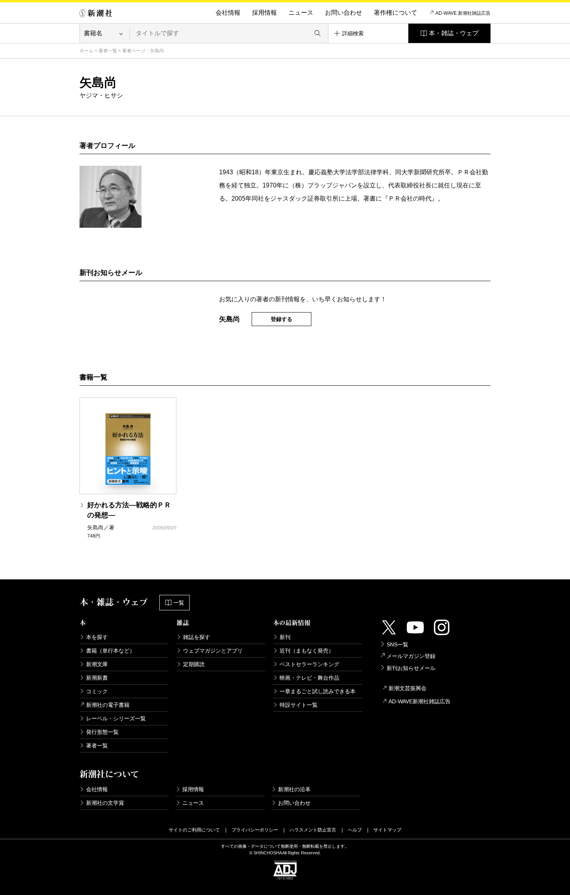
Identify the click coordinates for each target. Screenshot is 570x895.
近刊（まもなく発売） (307, 651)
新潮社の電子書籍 (108, 705)
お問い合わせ (343, 12)
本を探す (97, 637)
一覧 (178, 603)
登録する (281, 319)
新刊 (285, 637)
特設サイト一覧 (299, 705)
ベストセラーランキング (309, 664)
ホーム (86, 50)
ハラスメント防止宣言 (313, 830)
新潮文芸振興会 (408, 688)
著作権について (395, 12)
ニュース (300, 12)
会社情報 (228, 12)
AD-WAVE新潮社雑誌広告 (420, 701)
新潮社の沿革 (294, 789)
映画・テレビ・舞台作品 (309, 678)
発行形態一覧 (102, 732)
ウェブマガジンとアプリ (213, 651)
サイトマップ (387, 830)
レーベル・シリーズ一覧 (116, 718)
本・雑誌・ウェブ (453, 33)
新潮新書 (97, 678)
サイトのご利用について (194, 830)
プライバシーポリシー (254, 830)
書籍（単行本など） (110, 651)
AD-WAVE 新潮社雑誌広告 (463, 13)
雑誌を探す (196, 637)
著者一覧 (107, 50)
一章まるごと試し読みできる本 (318, 691)
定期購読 (194, 664)
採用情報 (264, 12)
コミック (97, 691)
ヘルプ (355, 830)
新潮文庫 (97, 664)
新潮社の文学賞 (105, 803)
